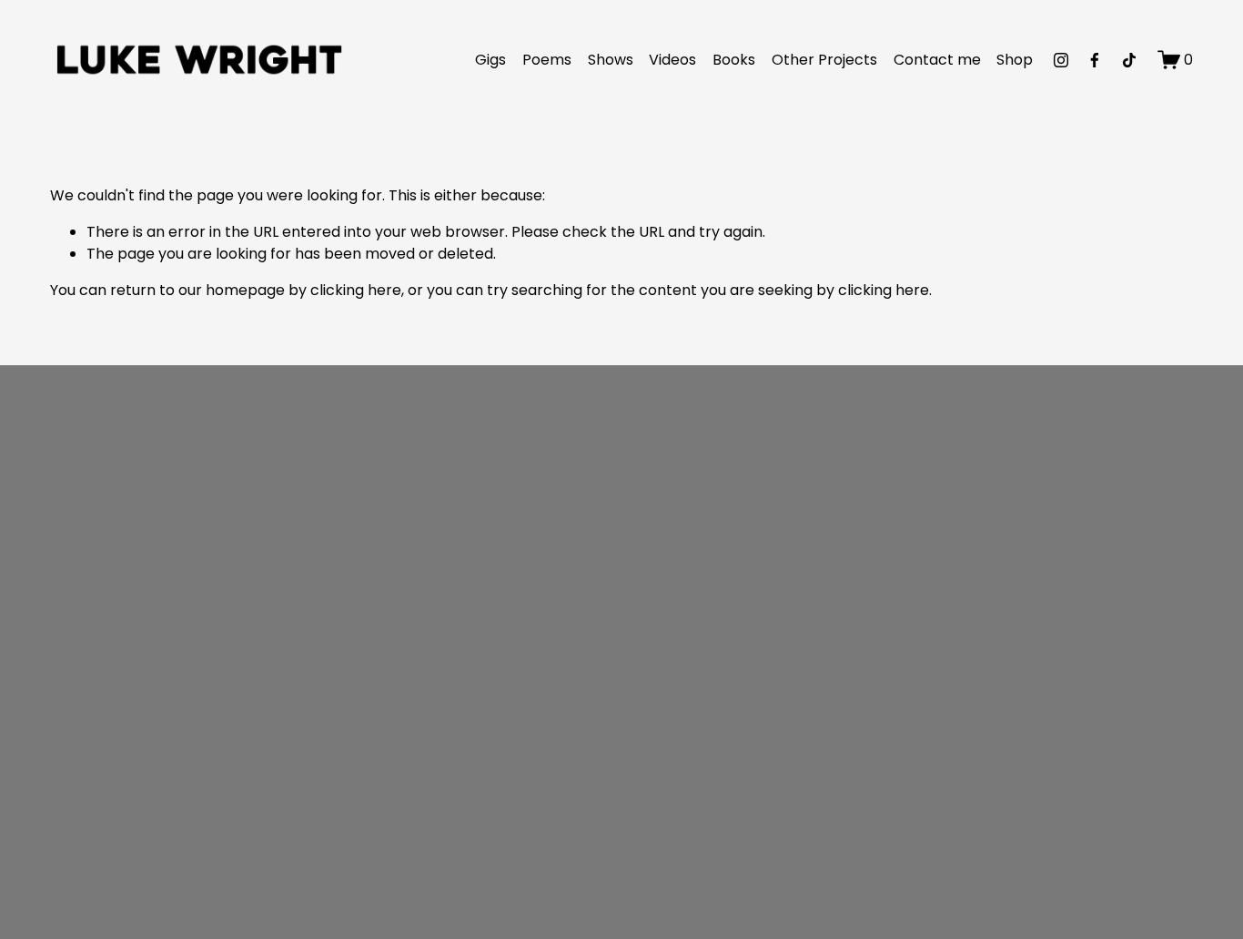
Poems (546, 59)
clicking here (355, 290)
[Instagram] (1061, 60)
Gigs (490, 59)
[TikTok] (1129, 60)
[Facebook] (1095, 60)
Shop (1014, 59)
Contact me (937, 59)
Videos (672, 59)
